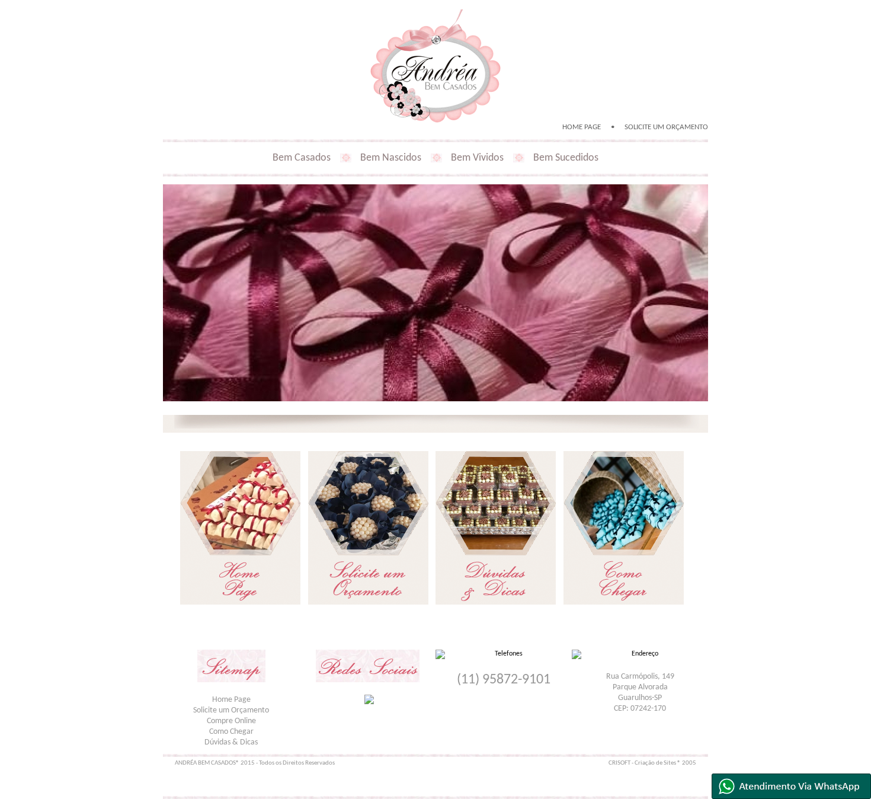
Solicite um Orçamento (231, 710)
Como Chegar (231, 731)
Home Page (231, 699)
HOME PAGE (581, 127)
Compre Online (231, 721)
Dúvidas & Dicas (231, 742)
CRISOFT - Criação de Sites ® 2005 (652, 763)
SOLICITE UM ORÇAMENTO (666, 127)
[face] (369, 699)
